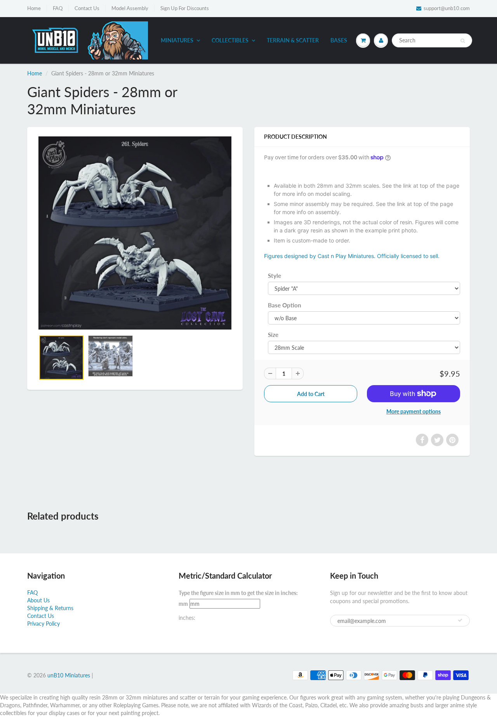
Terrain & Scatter (293, 40)
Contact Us (87, 8)
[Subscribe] (460, 620)
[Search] (462, 41)
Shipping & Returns (50, 608)
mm (183, 603)
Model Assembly (129, 8)
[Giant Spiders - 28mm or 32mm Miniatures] (134, 233)
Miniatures (177, 40)
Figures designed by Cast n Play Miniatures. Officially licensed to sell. (352, 256)
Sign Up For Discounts (184, 8)
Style (274, 275)
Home (34, 8)
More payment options (413, 411)
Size (273, 334)
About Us (38, 600)
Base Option (284, 305)
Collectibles (230, 40)
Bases (338, 40)
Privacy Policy (43, 623)
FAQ (58, 8)
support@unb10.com (447, 8)
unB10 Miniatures (68, 675)
